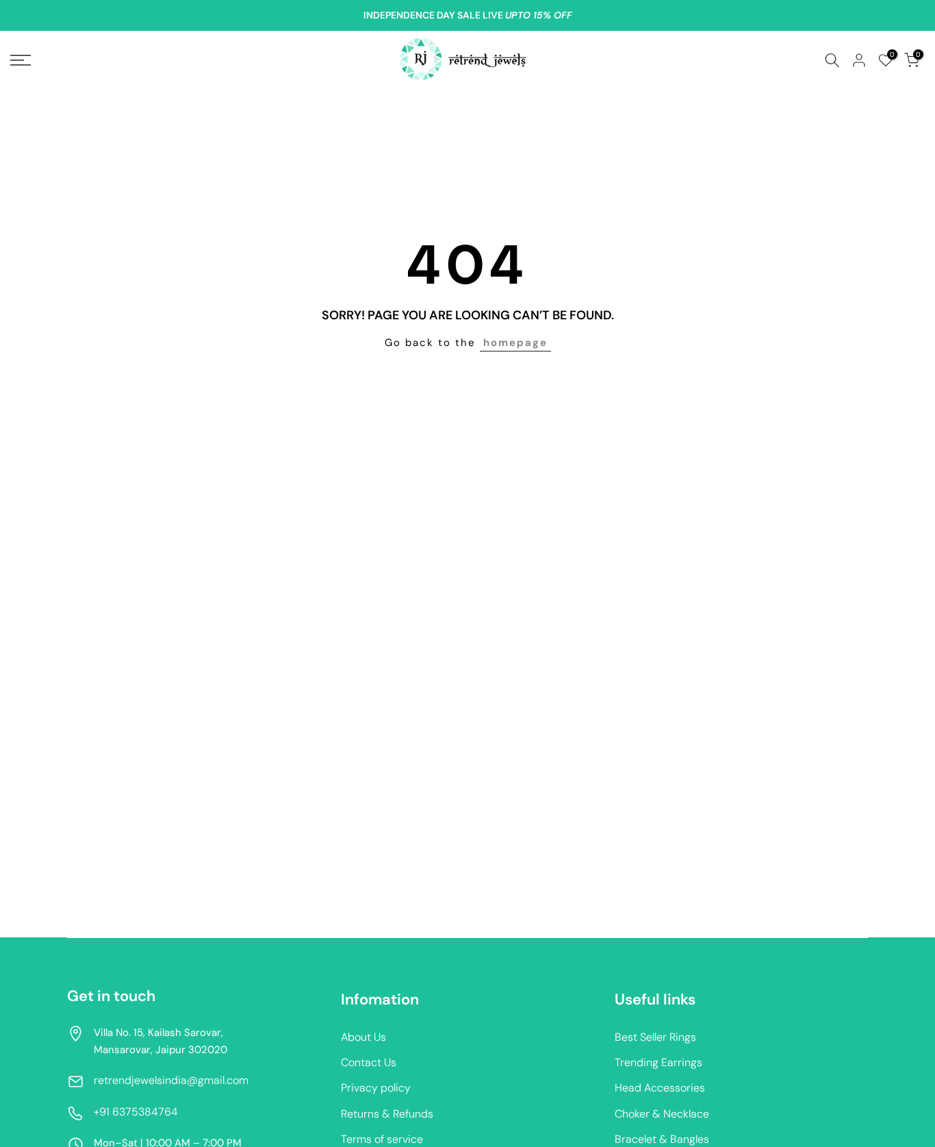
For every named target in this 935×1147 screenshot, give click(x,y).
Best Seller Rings (655, 1037)
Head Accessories (660, 1088)
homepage (515, 342)
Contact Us (368, 1062)
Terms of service (382, 1139)
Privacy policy (376, 1088)
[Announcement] (467, 16)
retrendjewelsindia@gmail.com (171, 1080)
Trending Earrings (658, 1062)
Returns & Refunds (387, 1114)
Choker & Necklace (662, 1114)
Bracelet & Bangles (662, 1139)
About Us (363, 1037)
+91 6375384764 (136, 1112)
